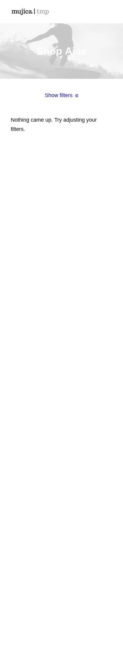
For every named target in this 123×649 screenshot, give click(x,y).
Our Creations (61, 408)
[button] (109, 11)
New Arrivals (61, 327)
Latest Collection (61, 336)
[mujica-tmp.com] (30, 11)
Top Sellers (62, 354)
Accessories (61, 318)
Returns (61, 506)
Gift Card (61, 345)
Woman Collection (61, 300)
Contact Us (61, 444)
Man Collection (61, 309)
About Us (61, 399)
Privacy (61, 524)
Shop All (61, 291)
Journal (62, 426)
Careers (61, 435)
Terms (62, 515)
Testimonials (61, 417)
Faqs (62, 488)
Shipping (61, 497)
